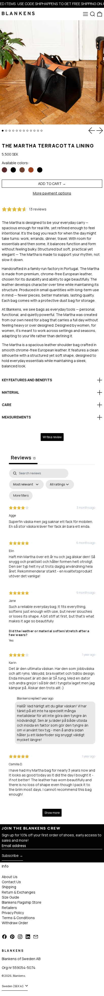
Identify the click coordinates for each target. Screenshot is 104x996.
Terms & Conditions (18, 917)
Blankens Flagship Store (21, 902)
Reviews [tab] (23, 457)
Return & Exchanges (18, 892)
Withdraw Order (15, 922)
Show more (52, 813)
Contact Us (11, 881)
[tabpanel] (52, 645)
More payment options (52, 193)
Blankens (19, 976)
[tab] (3, 131)
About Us (9, 876)
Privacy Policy (13, 912)
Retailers (9, 907)
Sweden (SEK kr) (13, 986)
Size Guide (10, 897)
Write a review (52, 437)
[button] (92, 14)
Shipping (9, 886)
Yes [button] (11, 640)
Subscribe (10, 855)
